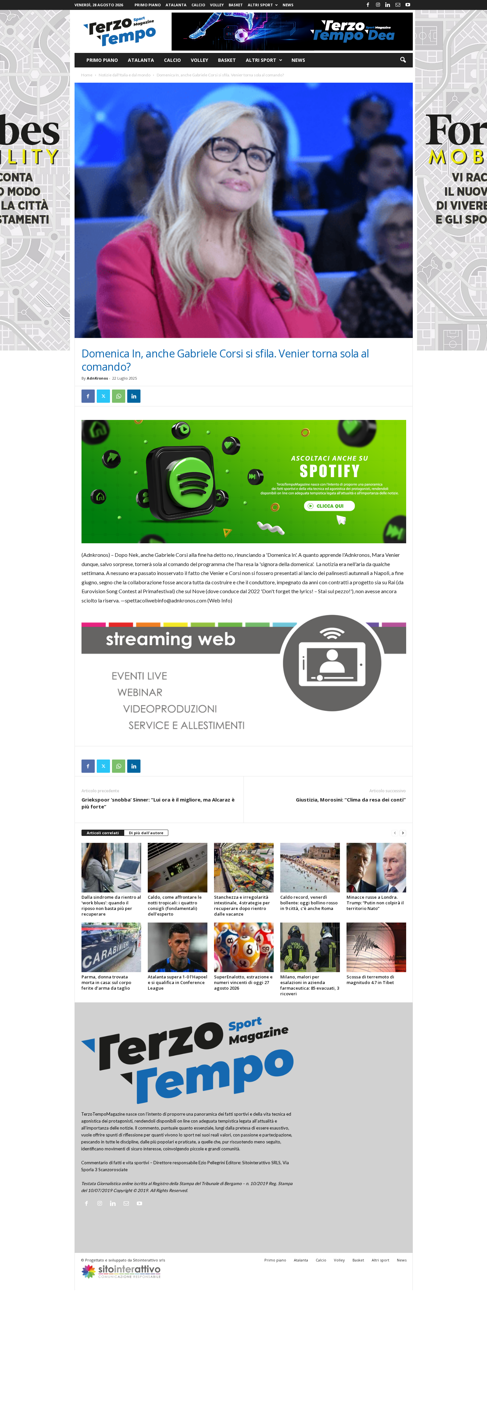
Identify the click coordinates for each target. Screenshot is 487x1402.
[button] (403, 60)
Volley (217, 4)
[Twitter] (103, 396)
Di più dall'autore (146, 832)
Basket (236, 4)
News (288, 4)
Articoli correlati (103, 832)
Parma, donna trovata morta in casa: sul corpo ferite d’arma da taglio (106, 982)
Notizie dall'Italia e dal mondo (124, 74)
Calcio (198, 4)
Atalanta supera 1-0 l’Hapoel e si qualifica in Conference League (177, 982)
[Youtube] (408, 5)
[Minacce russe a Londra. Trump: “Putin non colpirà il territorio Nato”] (376, 867)
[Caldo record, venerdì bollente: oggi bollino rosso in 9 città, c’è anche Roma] (310, 867)
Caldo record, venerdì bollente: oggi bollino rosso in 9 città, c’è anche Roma (309, 902)
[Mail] (398, 5)
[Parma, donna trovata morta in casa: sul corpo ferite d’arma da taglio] (111, 947)
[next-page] (403, 833)
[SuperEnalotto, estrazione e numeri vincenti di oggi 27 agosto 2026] (244, 947)
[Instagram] (378, 5)
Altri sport (260, 4)
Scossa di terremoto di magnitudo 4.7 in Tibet (370, 979)
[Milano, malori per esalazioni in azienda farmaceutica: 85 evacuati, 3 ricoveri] (310, 947)
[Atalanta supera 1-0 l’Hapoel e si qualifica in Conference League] (177, 947)
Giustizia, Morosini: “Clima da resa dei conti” (351, 799)
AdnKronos (97, 378)
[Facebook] (368, 5)
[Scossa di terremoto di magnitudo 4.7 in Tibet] (376, 947)
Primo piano (148, 4)
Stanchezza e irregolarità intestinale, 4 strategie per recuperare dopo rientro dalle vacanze (242, 905)
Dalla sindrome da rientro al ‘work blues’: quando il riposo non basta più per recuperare (111, 905)
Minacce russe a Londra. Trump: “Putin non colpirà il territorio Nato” (375, 902)
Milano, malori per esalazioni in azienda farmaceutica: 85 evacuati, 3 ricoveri (309, 985)
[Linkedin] (388, 5)
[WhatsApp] (118, 396)
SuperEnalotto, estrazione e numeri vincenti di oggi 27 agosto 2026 (243, 982)
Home (86, 74)
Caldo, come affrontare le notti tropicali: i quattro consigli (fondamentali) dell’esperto (175, 905)
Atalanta (176, 4)
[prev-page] (395, 833)
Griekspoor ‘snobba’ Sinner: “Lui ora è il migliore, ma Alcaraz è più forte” (158, 803)
